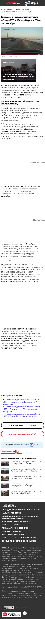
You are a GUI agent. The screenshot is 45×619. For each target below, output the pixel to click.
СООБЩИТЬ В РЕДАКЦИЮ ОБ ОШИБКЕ (19, 541)
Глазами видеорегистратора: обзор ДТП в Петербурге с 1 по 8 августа (21, 415)
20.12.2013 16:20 (7, 9)
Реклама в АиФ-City (11, 531)
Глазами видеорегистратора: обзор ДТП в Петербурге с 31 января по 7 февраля (21, 402)
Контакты (7, 522)
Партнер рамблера (21, 607)
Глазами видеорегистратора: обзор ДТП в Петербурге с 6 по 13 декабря (26, 462)
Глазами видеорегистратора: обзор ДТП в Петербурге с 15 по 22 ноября (26, 485)
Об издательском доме (13, 510)
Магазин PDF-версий (12, 513)
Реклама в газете (22, 522)
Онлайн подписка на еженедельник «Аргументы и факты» (20, 517)
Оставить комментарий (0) (22, 434)
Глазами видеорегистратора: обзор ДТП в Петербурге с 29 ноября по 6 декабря (26, 470)
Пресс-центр (33, 510)
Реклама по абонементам (15, 528)
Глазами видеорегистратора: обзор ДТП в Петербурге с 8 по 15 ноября (26, 492)
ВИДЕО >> (6, 260)
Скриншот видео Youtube (12, 56)
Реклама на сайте (11, 525)
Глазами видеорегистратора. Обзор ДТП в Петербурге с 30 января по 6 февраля (21, 409)
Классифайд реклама (13, 535)
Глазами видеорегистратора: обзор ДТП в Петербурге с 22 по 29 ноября (26, 477)
